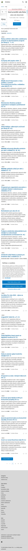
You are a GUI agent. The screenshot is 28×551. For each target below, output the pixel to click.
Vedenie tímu (4, 479)
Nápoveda (3, 525)
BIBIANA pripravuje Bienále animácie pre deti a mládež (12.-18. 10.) (13, 149)
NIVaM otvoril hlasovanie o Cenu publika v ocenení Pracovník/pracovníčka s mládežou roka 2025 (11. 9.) (12, 83)
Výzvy (2, 504)
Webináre (3, 498)
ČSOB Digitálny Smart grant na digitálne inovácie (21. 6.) (11, 336)
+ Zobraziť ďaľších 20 (7, 458)
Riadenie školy (4, 477)
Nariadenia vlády (5, 489)
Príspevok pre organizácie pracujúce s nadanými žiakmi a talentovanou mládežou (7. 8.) (13, 189)
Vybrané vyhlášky (5, 491)
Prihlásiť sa (17, 23)
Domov (2, 6)
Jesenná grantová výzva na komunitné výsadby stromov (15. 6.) (13, 419)
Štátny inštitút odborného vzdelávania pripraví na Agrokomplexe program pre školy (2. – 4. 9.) (14, 40)
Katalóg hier (4, 506)
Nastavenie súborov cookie (7, 538)
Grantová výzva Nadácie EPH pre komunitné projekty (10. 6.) (11, 398)
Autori (2, 529)
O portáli (3, 523)
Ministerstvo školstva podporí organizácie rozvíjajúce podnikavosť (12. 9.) (13, 104)
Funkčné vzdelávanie (6, 500)
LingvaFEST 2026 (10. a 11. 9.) (10, 317)
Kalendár (3, 508)
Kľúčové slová (4, 527)
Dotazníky (3, 514)
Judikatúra (3, 495)
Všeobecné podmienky (6, 536)
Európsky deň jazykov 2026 (10, 61)
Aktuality (3, 497)
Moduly (2, 512)
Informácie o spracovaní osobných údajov (10, 535)
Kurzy (2, 510)
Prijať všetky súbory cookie (14, 282)
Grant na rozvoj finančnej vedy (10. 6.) (13, 440)
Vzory (2, 493)
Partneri (3, 522)
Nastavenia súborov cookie (14, 289)
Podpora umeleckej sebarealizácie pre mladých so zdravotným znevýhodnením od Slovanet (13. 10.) (13, 233)
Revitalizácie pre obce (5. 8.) (10, 211)
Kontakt (3, 520)
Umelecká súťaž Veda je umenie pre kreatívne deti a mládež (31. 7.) (13, 255)
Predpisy (3, 487)
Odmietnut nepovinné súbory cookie (13, 286)
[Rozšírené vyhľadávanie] (2, 11)
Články (2, 485)
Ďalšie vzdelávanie (5, 502)
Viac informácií (7, 278)
